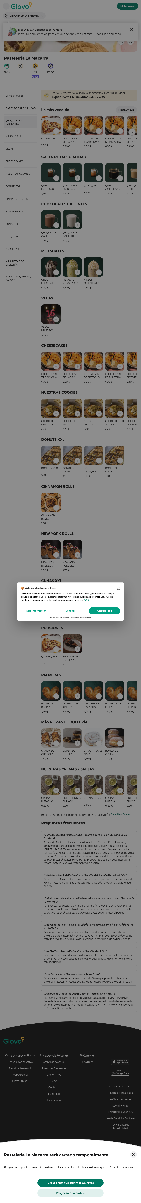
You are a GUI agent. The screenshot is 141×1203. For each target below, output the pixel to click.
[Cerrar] (133, 1154)
